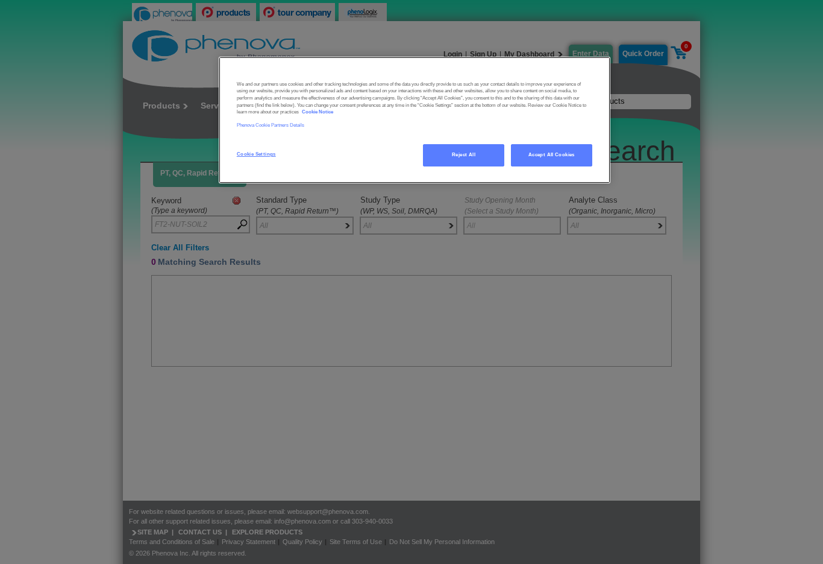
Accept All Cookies (551, 154)
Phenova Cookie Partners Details (270, 125)
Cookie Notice (317, 112)
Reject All (463, 154)
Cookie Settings (256, 154)
